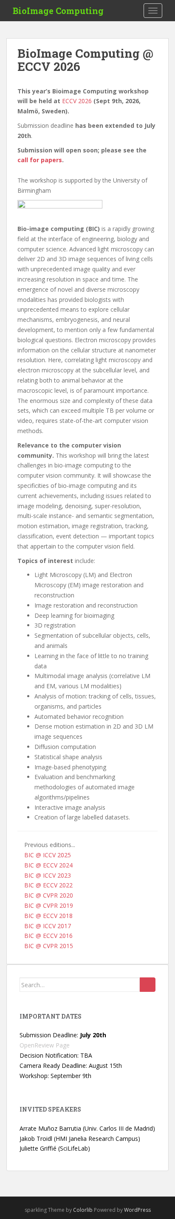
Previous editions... (49, 845)
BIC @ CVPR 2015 (48, 946)
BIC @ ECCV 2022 (48, 885)
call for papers (39, 160)
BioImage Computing (58, 10)
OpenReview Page (45, 1045)
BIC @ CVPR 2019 (48, 905)
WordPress (137, 1209)
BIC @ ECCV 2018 (48, 916)
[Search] (147, 984)
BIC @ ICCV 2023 (47, 875)
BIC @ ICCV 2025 (47, 855)
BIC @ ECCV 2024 (48, 865)
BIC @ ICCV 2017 (47, 926)
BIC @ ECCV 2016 (48, 936)
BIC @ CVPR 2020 (48, 895)
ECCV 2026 (77, 101)
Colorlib (83, 1209)
